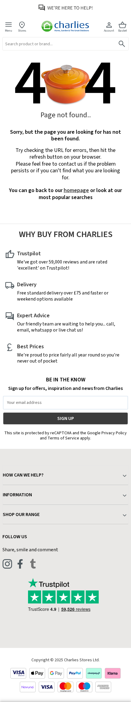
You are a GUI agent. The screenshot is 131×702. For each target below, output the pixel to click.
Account (109, 31)
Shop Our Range (21, 514)
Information (17, 494)
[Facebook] (20, 564)
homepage (76, 190)
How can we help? (23, 475)
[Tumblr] (33, 564)
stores (22, 31)
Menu (8, 31)
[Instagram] (7, 564)
